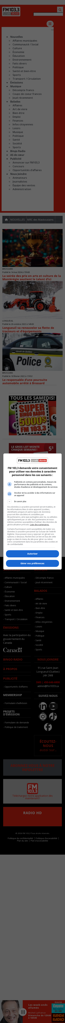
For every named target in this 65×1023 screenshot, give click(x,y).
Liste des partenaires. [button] (39, 524)
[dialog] (32, 511)
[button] (32, 501)
